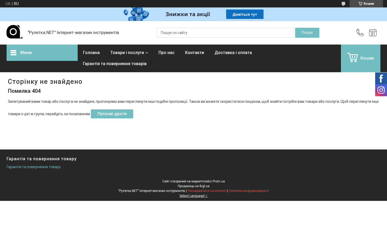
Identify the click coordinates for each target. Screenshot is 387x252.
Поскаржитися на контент (206, 191)
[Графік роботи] (372, 32)
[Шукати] (307, 33)
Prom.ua (219, 181)
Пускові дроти (112, 113)
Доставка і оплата (233, 52)
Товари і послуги (127, 52)
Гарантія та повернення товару (34, 167)
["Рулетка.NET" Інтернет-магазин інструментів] (14, 32)
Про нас (166, 52)
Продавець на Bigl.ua (194, 186)
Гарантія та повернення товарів (115, 63)
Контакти (194, 52)
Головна (91, 52)
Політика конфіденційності (249, 191)
